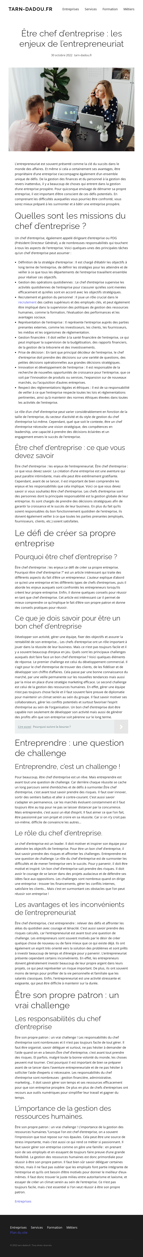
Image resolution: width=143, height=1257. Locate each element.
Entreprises (23, 1201)
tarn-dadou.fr (31, 9)
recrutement (27, 302)
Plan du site (18, 1232)
